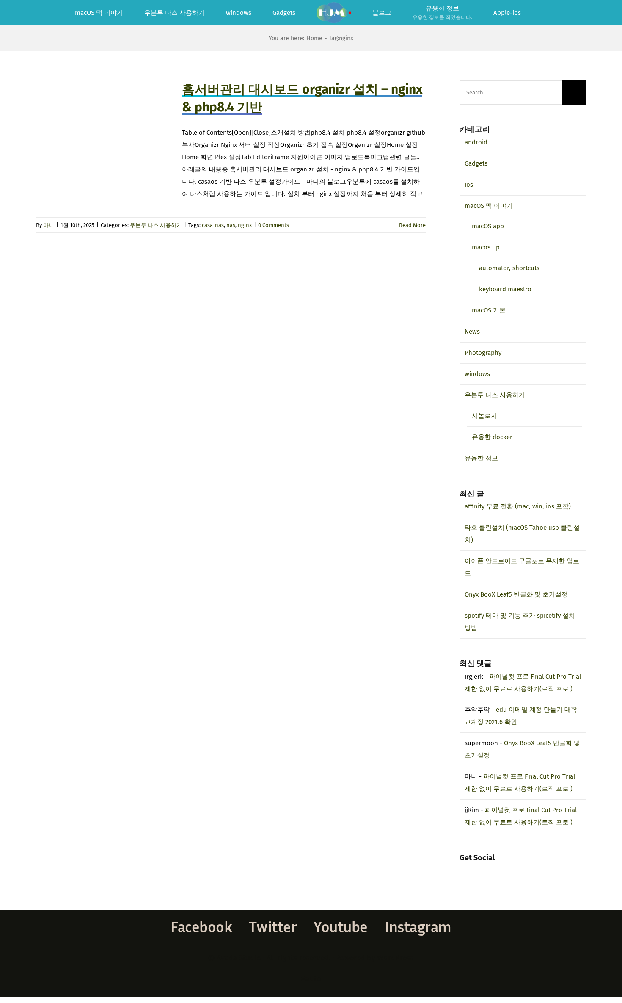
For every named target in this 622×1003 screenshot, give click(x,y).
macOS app (488, 226)
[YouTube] (484, 871)
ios (469, 184)
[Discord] (507, 871)
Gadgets (476, 163)
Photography (483, 352)
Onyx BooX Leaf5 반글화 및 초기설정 (516, 594)
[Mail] (496, 871)
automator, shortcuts (509, 268)
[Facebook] (462, 871)
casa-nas (213, 225)
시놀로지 (484, 416)
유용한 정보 (481, 458)
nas (230, 225)
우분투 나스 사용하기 (156, 225)
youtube (340, 926)
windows (477, 374)
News (472, 331)
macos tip (486, 247)
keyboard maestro (505, 289)
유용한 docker (492, 437)
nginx (245, 225)
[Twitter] (473, 871)
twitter (273, 926)
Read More (412, 225)
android (476, 142)
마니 (48, 225)
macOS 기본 (489, 310)
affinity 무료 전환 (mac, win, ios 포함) (518, 506)
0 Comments (273, 225)
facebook (201, 926)
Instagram (418, 926)
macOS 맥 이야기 (489, 206)
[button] (523, 13)
